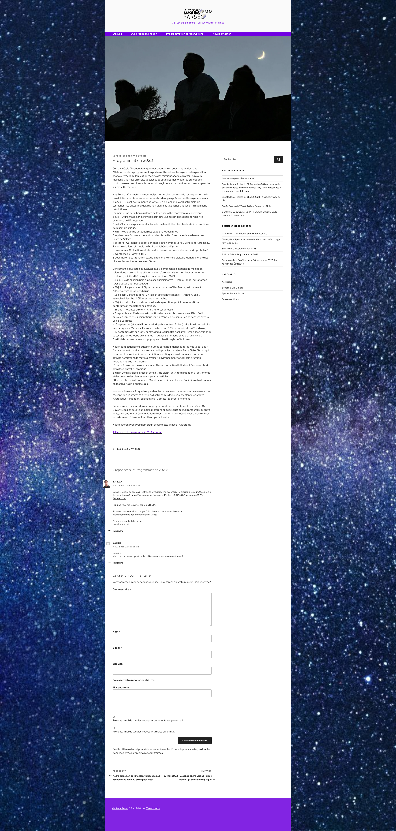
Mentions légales (120, 808)
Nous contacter (222, 33)
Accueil (117, 33)
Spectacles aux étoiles (233, 293)
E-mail (117, 647)
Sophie (142, 156)
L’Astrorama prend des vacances (238, 178)
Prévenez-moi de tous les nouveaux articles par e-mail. (144, 731)
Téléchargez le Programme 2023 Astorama (137, 432)
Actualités (227, 281)
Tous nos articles (129, 449)
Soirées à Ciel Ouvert (232, 287)
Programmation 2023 (245, 248)
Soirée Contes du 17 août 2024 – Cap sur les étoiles (247, 206)
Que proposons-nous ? (144, 33)
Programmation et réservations (184, 33)
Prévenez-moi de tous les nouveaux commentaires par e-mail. (148, 720)
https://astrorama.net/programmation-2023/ (135, 514)
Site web (118, 663)
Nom (116, 631)
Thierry (225, 239)
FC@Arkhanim (153, 808)
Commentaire (122, 589)
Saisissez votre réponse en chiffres (134, 680)
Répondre (118, 531)
